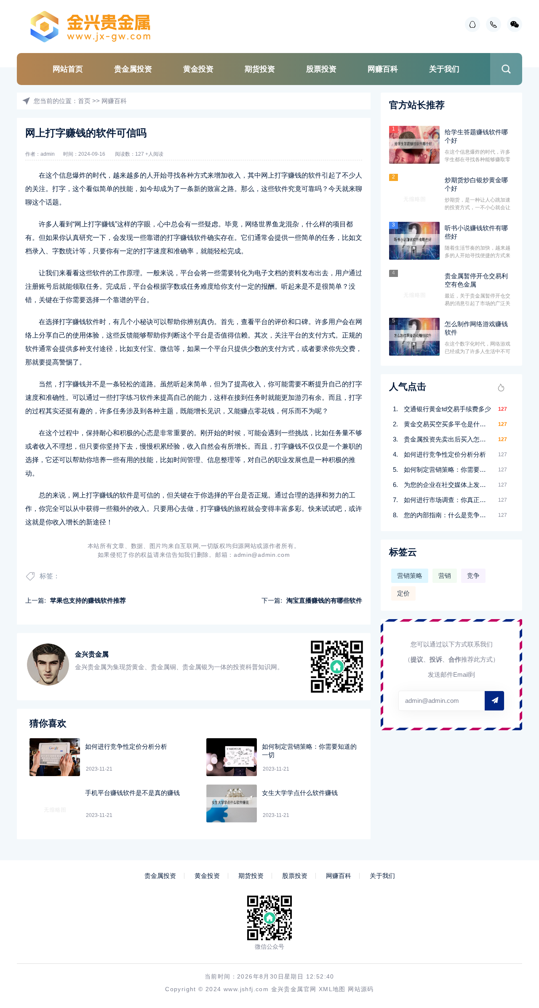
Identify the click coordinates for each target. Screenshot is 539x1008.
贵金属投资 (133, 69)
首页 (84, 100)
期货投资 (260, 69)
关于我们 (444, 69)
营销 (444, 575)
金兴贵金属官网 (294, 989)
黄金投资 (198, 69)
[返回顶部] (512, 897)
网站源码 (361, 989)
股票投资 (321, 69)
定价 (403, 593)
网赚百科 (383, 69)
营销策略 (409, 575)
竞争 (473, 575)
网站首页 (68, 69)
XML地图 (332, 989)
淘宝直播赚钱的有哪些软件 (324, 600)
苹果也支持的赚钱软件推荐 (88, 600)
